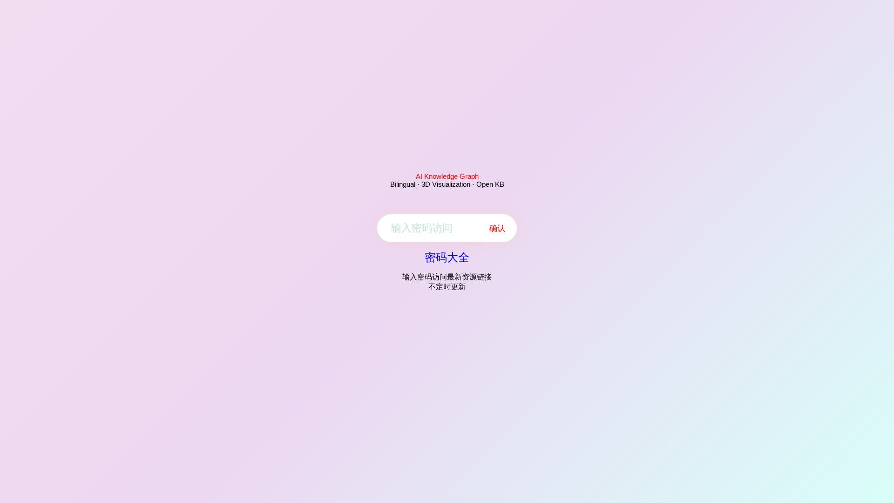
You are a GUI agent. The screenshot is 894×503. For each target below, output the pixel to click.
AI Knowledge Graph (447, 176)
